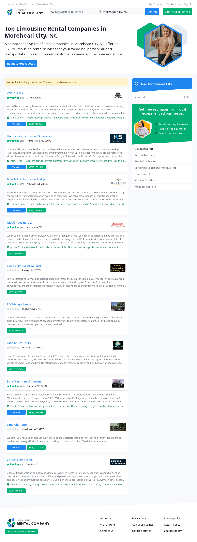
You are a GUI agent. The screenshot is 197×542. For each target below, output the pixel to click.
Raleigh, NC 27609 (32, 270)
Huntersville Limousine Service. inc (30, 136)
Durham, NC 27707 (32, 309)
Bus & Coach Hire (145, 161)
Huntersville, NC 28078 (39, 140)
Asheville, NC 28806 (37, 184)
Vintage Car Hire (144, 180)
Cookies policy (173, 530)
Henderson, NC (34, 227)
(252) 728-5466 (16, 369)
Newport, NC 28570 (32, 347)
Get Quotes (155, 4)
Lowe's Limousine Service (24, 266)
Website (16, 124)
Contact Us (173, 4)
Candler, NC (32, 464)
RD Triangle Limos (19, 304)
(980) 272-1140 (36, 167)
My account (139, 518)
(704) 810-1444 (36, 447)
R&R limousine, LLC (20, 222)
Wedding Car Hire (145, 186)
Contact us (106, 530)
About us (105, 518)
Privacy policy (172, 518)
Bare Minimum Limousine (24, 381)
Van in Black (15, 93)
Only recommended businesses (21, 531)
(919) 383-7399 (36, 412)
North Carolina (24, 4)
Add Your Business (177, 12)
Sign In (188, 4)
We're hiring (107, 524)
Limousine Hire (143, 174)
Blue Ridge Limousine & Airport (28, 179)
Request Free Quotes (21, 64)
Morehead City (46, 4)
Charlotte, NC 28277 (33, 429)
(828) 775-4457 (16, 490)
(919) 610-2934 (16, 292)
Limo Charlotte (17, 425)
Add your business (143, 524)
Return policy (172, 524)
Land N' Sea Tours (19, 343)
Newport (162, 97)
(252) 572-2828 (16, 253)
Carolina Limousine (20, 460)
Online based (34, 97)
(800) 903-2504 (36, 124)
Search (152, 12)
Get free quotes (141, 530)
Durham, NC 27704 (37, 386)
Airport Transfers (144, 155)
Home (8, 4)
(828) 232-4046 (36, 210)
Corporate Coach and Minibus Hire (155, 167)
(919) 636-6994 (16, 330)
